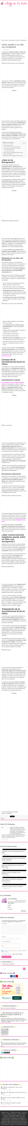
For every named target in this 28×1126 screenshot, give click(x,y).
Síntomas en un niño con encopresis (12, 146)
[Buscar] (24, 969)
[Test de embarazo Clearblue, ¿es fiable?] (1, 1102)
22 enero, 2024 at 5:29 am (21, 900)
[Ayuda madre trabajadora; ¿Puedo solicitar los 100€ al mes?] (1, 1092)
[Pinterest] (17, 976)
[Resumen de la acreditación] (14, 1020)
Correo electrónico (6, 941)
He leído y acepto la (13, 954)
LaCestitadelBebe (12, 898)
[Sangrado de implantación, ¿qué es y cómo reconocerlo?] (1, 1087)
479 (9, 1090)
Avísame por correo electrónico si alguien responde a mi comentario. (14, 951)
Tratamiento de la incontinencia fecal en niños (13, 155)
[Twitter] (14, 976)
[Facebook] (11, 976)
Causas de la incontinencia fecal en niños (12, 148)
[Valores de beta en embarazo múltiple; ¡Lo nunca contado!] (1, 1097)
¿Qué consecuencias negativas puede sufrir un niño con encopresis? (13, 153)
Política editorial (21, 1113)
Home (2, 40)
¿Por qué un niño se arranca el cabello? (12, 886)
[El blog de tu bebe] (14, 4)
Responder (23, 910)
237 (9, 1095)
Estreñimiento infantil (9, 149)
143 (9, 1104)
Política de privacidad (17, 954)
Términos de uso (5, 1112)
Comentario (4, 923)
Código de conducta (11, 1113)
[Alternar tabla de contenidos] (23, 143)
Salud (6, 40)
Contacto (5, 1115)
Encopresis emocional (9, 150)
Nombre (4, 936)
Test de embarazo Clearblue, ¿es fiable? (12, 1102)
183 (10, 1100)
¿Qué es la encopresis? (8, 145)
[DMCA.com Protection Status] (5, 1052)
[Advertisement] (14, 22)
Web (3, 946)
